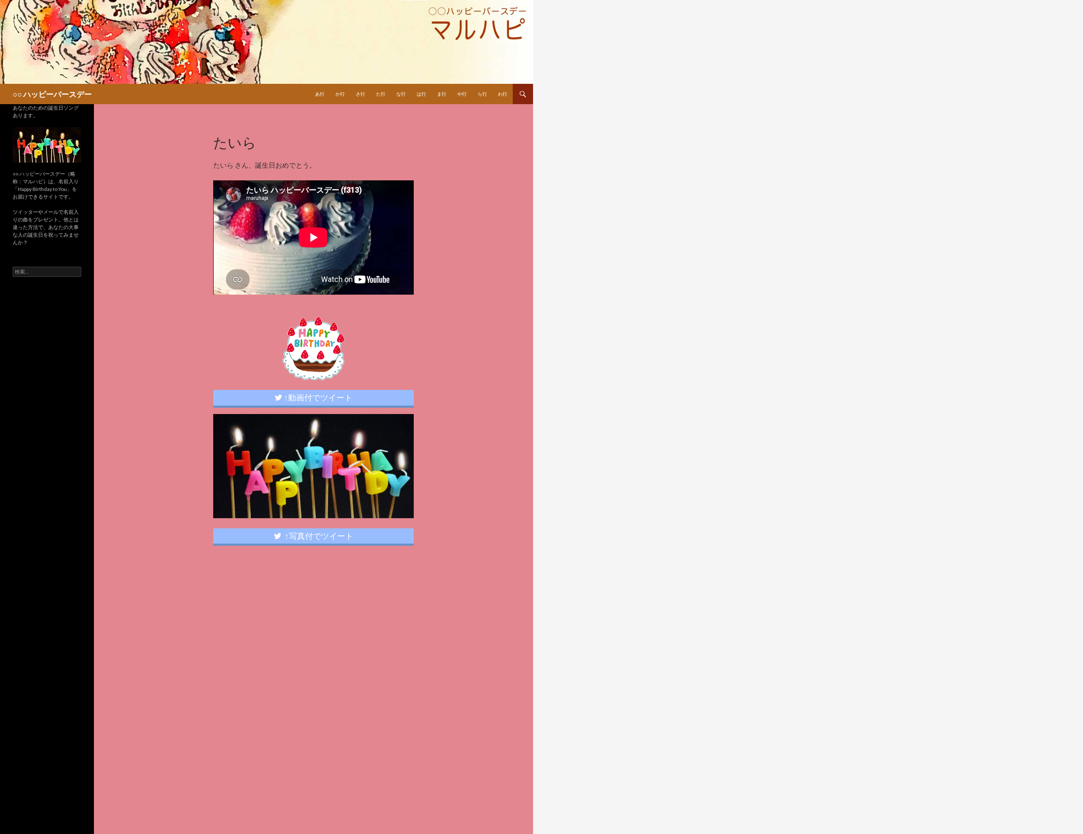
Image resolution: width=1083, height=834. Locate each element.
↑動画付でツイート (317, 397)
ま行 (441, 94)
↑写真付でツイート (317, 536)
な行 (401, 94)
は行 (421, 94)
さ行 (360, 94)
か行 (340, 94)
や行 (462, 94)
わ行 (502, 94)
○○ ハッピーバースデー (52, 94)
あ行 (319, 94)
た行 (380, 94)
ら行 (482, 94)
